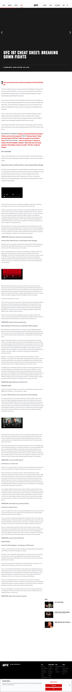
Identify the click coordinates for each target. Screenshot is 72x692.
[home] (36, 5)
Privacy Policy (65, 668)
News (22, 5)
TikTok (49, 675)
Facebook (50, 666)
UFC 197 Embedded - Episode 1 (15, 142)
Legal (63, 664)
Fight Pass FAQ (58, 666)
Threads (50, 670)
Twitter (49, 677)
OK (53, 689)
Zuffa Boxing (57, 5)
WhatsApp (50, 672)
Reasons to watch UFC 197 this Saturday (30, 134)
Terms (63, 666)
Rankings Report (32, 136)
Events (4, 5)
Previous (2, 32)
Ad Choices (64, 670)
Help (56, 664)
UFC (42, 664)
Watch (50, 5)
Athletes (16, 5)
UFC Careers (43, 670)
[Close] (69, 685)
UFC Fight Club (44, 677)
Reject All (54, 685)
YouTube (50, 673)
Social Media (51, 664)
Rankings (10, 5)
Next (69, 32)
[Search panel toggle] (67, 5)
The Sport (43, 666)
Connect (45, 5)
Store (42, 675)
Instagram (50, 668)
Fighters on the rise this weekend (11, 136)
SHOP (63, 5)
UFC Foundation (44, 668)
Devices (57, 668)
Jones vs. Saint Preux (25, 140)
